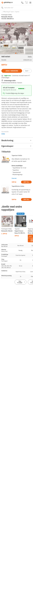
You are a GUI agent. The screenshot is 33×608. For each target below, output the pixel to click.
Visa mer (14, 178)
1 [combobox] (26, 71)
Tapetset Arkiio (17, 155)
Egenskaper (7, 146)
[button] (16, 58)
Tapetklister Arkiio (18, 186)
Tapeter (17, 12)
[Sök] (2, 8)
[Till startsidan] (7, 3)
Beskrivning (7, 140)
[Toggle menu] (30, 2)
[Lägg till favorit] (29, 25)
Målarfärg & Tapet (8, 12)
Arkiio (3, 134)
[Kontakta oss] (22, 2)
